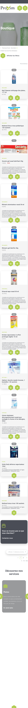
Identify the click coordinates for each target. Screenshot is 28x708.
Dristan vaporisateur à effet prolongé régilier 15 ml (11, 336)
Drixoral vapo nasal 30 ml (10, 291)
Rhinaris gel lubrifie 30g (10, 248)
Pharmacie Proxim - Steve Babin (9, 48)
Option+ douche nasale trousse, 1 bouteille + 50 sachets (13, 381)
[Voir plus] (14, 77)
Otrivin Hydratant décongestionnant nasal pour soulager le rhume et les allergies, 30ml (13, 418)
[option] (14, 596)
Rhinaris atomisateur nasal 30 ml (13, 204)
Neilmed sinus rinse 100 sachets (13, 503)
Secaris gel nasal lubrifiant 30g (12, 161)
